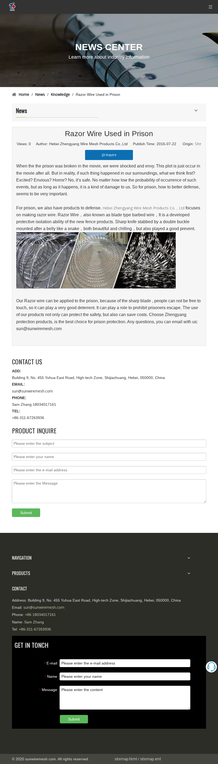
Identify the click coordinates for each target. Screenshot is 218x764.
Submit (26, 513)
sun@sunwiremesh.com (32, 391)
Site (198, 143)
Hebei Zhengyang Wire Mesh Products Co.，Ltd (144, 207)
